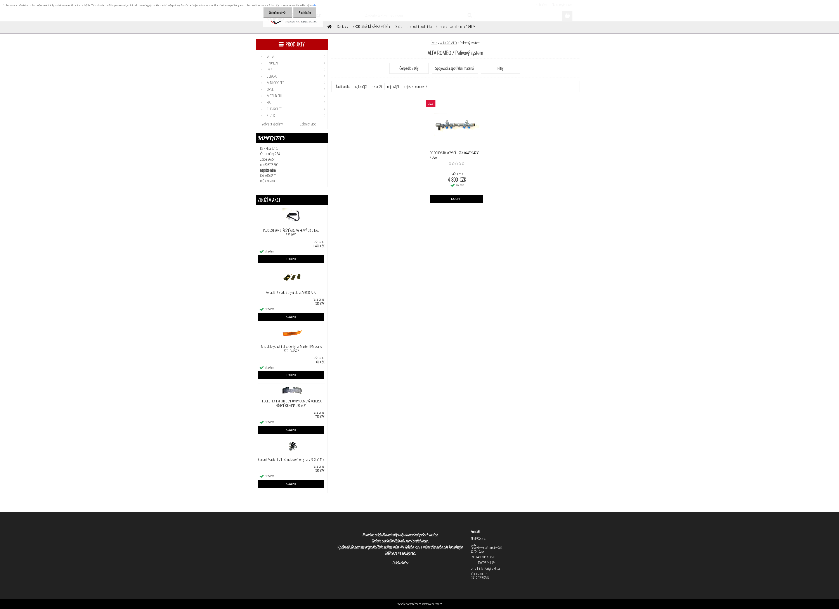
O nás (398, 26)
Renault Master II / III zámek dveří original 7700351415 (291, 459)
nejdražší (377, 86)
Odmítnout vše (277, 12)
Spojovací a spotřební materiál (454, 68)
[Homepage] (327, 26)
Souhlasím (305, 12)
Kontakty (342, 26)
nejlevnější (360, 86)
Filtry (500, 68)
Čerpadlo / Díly (408, 68)
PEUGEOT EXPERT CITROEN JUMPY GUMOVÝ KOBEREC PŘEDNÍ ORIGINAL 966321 (291, 403)
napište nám (268, 170)
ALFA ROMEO (448, 42)
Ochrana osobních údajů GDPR (455, 26)
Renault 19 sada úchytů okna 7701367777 (291, 292)
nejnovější (393, 86)
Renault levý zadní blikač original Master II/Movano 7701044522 (291, 348)
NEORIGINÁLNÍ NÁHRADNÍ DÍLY (371, 26)
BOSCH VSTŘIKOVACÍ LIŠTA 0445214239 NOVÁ (454, 155)
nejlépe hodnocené (415, 86)
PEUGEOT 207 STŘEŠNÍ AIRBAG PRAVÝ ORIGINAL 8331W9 (291, 232)
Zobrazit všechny (272, 124)
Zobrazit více (308, 124)
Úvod (434, 42)
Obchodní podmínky (419, 26)
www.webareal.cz (432, 604)
